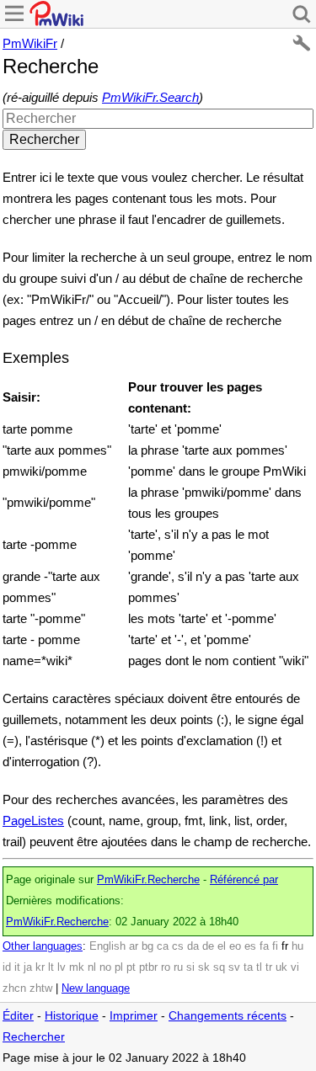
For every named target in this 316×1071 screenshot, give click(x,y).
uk (281, 967)
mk (76, 967)
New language (96, 988)
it (17, 967)
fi (275, 946)
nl (92, 967)
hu (297, 946)
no (105, 967)
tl (259, 967)
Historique (72, 1016)
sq (219, 967)
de (208, 946)
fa (264, 946)
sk (204, 967)
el (221, 946)
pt (131, 967)
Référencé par (244, 880)
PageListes (33, 820)
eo (235, 946)
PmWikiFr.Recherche (148, 880)
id (7, 967)
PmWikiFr (30, 43)
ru (178, 967)
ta (248, 967)
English (107, 946)
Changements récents (228, 1016)
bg (147, 946)
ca (163, 946)
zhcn (14, 988)
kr (40, 967)
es (250, 946)
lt (51, 967)
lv (61, 967)
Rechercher (34, 1037)
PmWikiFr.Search (150, 97)
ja (28, 967)
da (193, 946)
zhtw (40, 988)
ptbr (148, 967)
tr (268, 967)
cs (178, 946)
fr (284, 946)
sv (234, 967)
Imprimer (134, 1016)
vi (295, 967)
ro (165, 967)
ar (133, 946)
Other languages (43, 946)
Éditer (18, 1016)
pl (119, 967)
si (190, 967)
